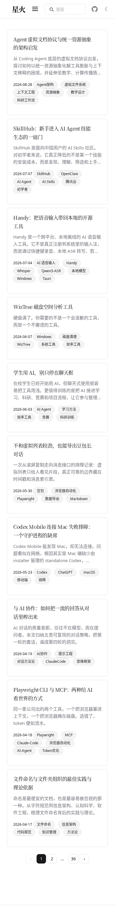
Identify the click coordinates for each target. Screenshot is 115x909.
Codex (42, 572)
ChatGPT (65, 572)
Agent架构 (45, 84)
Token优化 (50, 750)
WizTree (23, 344)
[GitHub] (95, 9)
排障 (42, 579)
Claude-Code (27, 742)
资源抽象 (53, 92)
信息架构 (69, 824)
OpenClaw (69, 173)
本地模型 (79, 270)
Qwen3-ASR (51, 270)
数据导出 (52, 498)
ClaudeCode (56, 661)
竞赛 (45, 417)
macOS (89, 572)
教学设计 (78, 92)
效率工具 (73, 344)
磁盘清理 (70, 336)
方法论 (72, 832)
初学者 (22, 189)
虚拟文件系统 (75, 84)
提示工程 (65, 653)
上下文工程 (26, 92)
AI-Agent (24, 750)
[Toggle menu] (35, 9)
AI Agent (24, 181)
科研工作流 (26, 100)
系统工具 (48, 344)
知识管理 (49, 832)
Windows (24, 278)
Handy (71, 262)
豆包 (40, 490)
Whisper (24, 270)
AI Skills (48, 181)
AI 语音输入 (46, 262)
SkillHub (43, 173)
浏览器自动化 (65, 490)
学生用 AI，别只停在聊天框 (43, 372)
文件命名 (44, 824)
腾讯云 (71, 181)
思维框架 (84, 661)
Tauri (47, 278)
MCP (69, 734)
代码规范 (24, 832)
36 (73, 858)
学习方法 (69, 409)
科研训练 (67, 417)
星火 (19, 9)
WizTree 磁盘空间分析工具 (43, 306)
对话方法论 (26, 661)
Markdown (79, 498)
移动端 (22, 579)
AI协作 (42, 653)
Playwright (25, 498)
